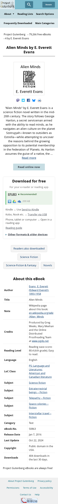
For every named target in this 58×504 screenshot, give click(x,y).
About (9, 13)
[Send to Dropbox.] (9, 201)
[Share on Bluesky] (34, 100)
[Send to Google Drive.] (14, 201)
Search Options (45, 13)
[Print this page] (39, 100)
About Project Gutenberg (21, 481)
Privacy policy (45, 481)
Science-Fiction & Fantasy (21, 265)
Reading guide (14, 228)
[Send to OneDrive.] (19, 201)
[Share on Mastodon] (17, 100)
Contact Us (25, 494)
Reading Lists (25, 13)
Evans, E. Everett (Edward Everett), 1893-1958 (39, 290)
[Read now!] (29, 94)
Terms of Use (29, 487)
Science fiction (37, 382)
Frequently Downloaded (18, 23)
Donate (48, 4)
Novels (47, 265)
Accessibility (46, 487)
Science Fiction (29, 257)
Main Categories (44, 23)
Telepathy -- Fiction (40, 398)
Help (37, 494)
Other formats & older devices (27, 234)
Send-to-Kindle (30, 209)
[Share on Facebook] (28, 100)
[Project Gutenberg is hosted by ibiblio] (29, 502)
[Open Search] (29, 4)
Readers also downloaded (29, 248)
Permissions (13, 487)
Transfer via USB (37, 214)
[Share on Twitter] (23, 100)
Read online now (29, 167)
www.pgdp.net (40, 341)
